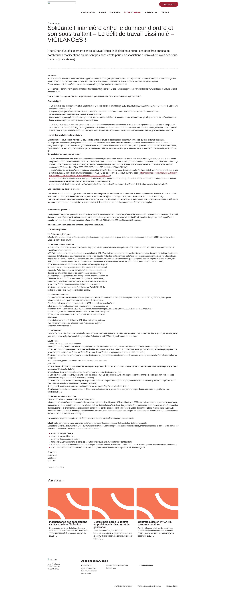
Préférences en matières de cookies (149, 586)
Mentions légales (171, 586)
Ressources (151, 12)
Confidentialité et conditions (123, 586)
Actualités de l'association (117, 565)
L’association (88, 12)
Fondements (86, 573)
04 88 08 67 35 (53, 569)
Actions (102, 12)
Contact (165, 12)
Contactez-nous (146, 565)
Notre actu (115, 12)
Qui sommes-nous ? (88, 568)
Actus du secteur (132, 12)
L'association (86, 565)
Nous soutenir (169, 4)
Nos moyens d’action (89, 571)
